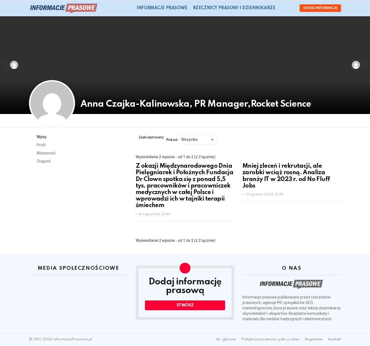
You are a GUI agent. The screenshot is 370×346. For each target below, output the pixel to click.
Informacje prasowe (162, 8)
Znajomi (43, 161)
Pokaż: (172, 140)
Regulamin (314, 339)
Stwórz (185, 305)
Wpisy (41, 137)
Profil (41, 145)
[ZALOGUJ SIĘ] (291, 8)
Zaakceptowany (151, 137)
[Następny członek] (359, 65)
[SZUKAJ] (283, 8)
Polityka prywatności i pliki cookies (270, 339)
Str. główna (226, 339)
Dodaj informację (320, 8)
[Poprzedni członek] (11, 65)
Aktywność (46, 153)
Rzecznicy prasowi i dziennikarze (234, 8)
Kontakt (334, 339)
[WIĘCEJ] (230, 224)
